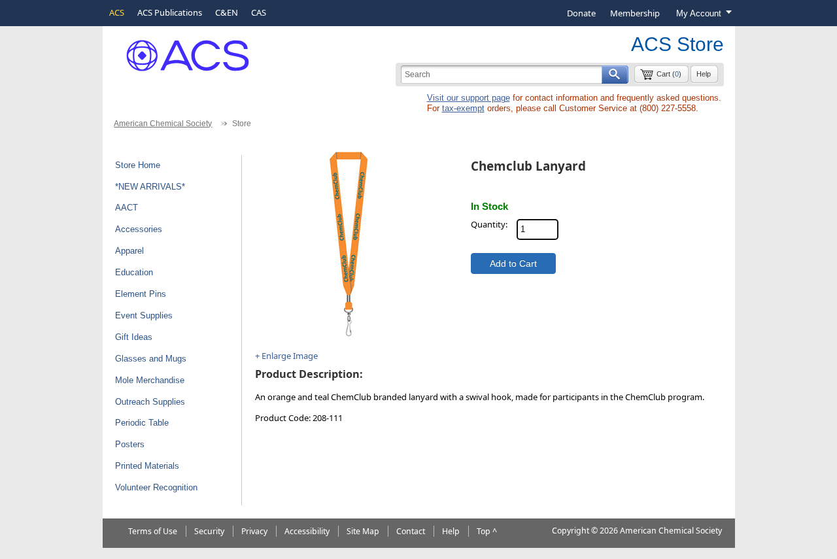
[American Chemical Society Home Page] (178, 50)
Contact (410, 531)
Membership (635, 13)
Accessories (138, 229)
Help (703, 74)
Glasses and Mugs (150, 359)
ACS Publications (169, 12)
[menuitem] (581, 13)
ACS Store (677, 44)
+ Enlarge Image (286, 356)
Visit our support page (468, 98)
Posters (130, 444)
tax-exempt (463, 108)
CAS (258, 12)
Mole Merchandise (149, 380)
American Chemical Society (163, 123)
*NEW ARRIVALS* (150, 187)
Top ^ (487, 531)
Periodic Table (142, 423)
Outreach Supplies (150, 402)
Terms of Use (152, 531)
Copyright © (575, 530)
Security (209, 531)
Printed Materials (147, 466)
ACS (116, 12)
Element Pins (140, 294)
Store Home (137, 165)
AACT (126, 207)
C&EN (226, 12)
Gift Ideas (133, 337)
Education (134, 272)
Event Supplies (144, 315)
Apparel (129, 251)
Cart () (669, 74)
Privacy (254, 531)
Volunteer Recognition (156, 487)
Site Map (363, 531)
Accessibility (307, 531)
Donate (581, 13)
